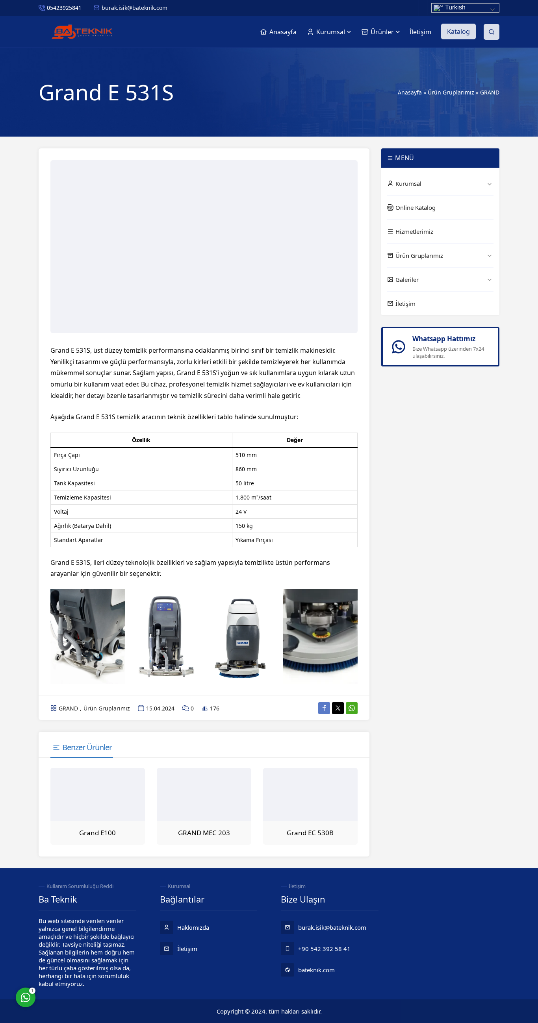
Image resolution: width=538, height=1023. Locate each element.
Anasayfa (410, 92)
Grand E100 (97, 832)
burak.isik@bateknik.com (134, 7)
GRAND (489, 92)
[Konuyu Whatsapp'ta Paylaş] (352, 708)
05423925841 (64, 7)
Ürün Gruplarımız (451, 92)
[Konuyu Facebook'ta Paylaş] (324, 708)
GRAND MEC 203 (204, 832)
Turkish (454, 7)
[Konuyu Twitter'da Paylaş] (338, 708)
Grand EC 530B (310, 832)
